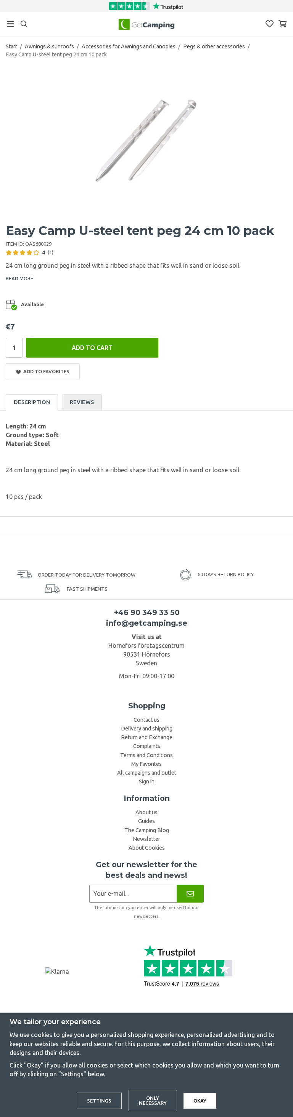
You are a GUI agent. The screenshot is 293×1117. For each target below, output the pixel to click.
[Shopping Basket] (282, 24)
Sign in (147, 781)
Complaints (146, 746)
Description (32, 402)
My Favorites (146, 764)
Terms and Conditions (146, 755)
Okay (199, 1100)
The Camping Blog (146, 830)
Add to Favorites (45, 371)
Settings (99, 1100)
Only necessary (153, 1100)
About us (146, 812)
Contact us (146, 720)
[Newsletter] (190, 894)
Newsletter (146, 839)
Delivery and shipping (146, 728)
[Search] (24, 24)
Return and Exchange (146, 737)
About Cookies (147, 848)
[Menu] (10, 24)
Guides (146, 821)
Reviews (82, 402)
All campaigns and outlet (146, 773)
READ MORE (19, 278)
